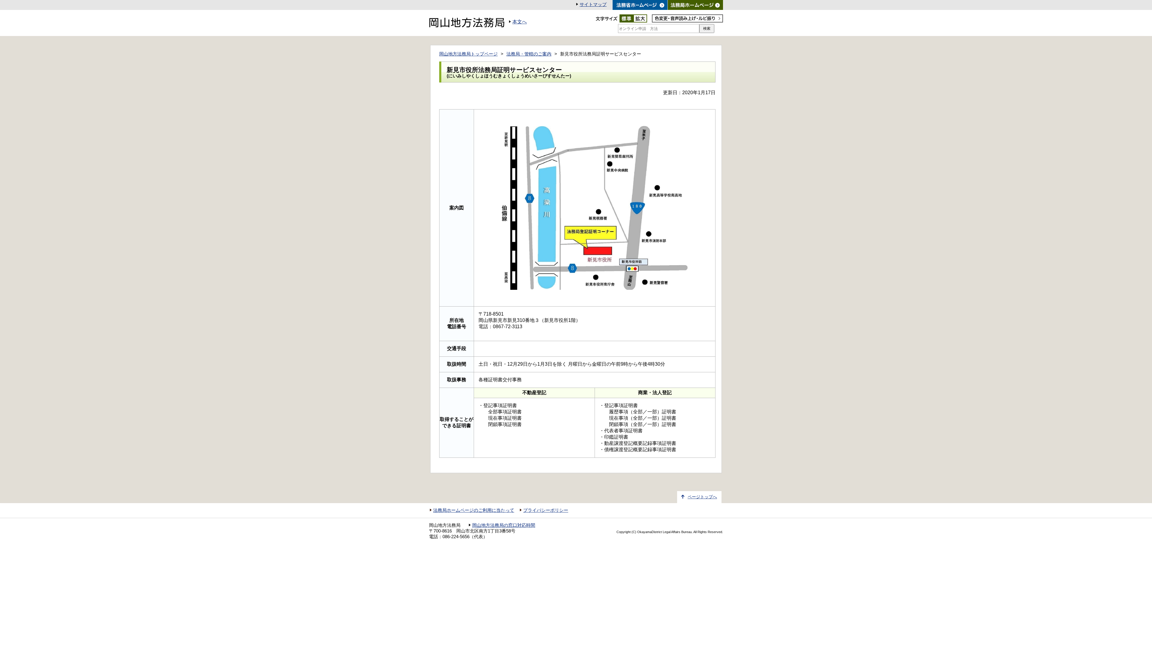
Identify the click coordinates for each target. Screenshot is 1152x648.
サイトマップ (593, 4)
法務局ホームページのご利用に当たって (473, 510)
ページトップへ (702, 497)
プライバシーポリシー (545, 510)
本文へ (519, 21)
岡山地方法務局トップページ (468, 54)
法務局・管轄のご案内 (528, 54)
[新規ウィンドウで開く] (695, 5)
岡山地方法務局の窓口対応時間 (503, 525)
